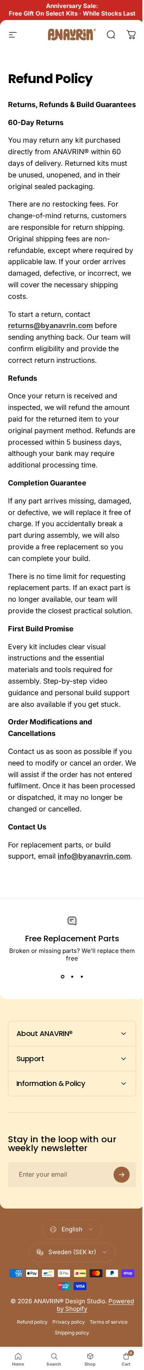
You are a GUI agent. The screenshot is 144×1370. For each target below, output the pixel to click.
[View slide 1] (62, 976)
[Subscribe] (116, 1240)
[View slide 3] (81, 976)
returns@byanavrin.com (50, 325)
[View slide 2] (72, 976)
